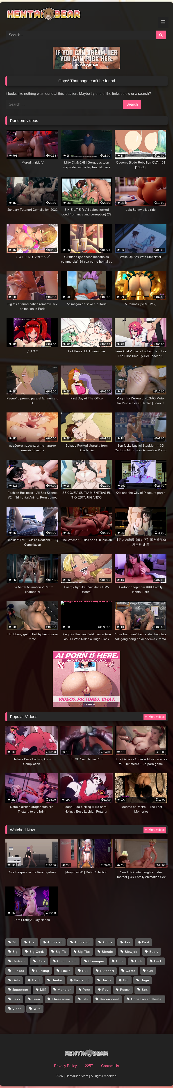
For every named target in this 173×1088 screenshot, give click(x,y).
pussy (125, 989)
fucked (18, 971)
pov (105, 989)
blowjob (131, 951)
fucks (66, 971)
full (85, 971)
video (17, 1008)
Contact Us (110, 1066)
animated (55, 942)
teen (36, 999)
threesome (61, 999)
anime (107, 942)
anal (32, 942)
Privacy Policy (65, 1066)
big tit (61, 951)
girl (150, 971)
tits (85, 999)
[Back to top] (159, 1074)
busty (153, 951)
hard (36, 980)
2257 (89, 1066)
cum (119, 961)
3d (14, 942)
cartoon (18, 961)
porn (86, 989)
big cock (37, 951)
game (130, 971)
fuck (158, 961)
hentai (57, 980)
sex (145, 989)
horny (106, 980)
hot (126, 980)
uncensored (109, 999)
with (37, 1008)
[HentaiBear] (86, 15)
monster (64, 989)
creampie (96, 961)
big (15, 951)
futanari (107, 971)
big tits (84, 951)
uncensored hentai (146, 999)
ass (127, 942)
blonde (107, 951)
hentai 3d (82, 980)
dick (138, 961)
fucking (42, 971)
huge (145, 980)
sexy (16, 999)
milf (43, 989)
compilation (67, 961)
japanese (20, 989)
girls (16, 980)
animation (82, 942)
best (145, 942)
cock (41, 961)
